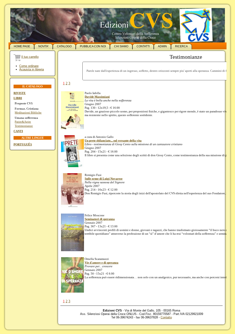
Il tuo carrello (30, 56)
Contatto (166, 317)
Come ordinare (29, 66)
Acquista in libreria (31, 69)
